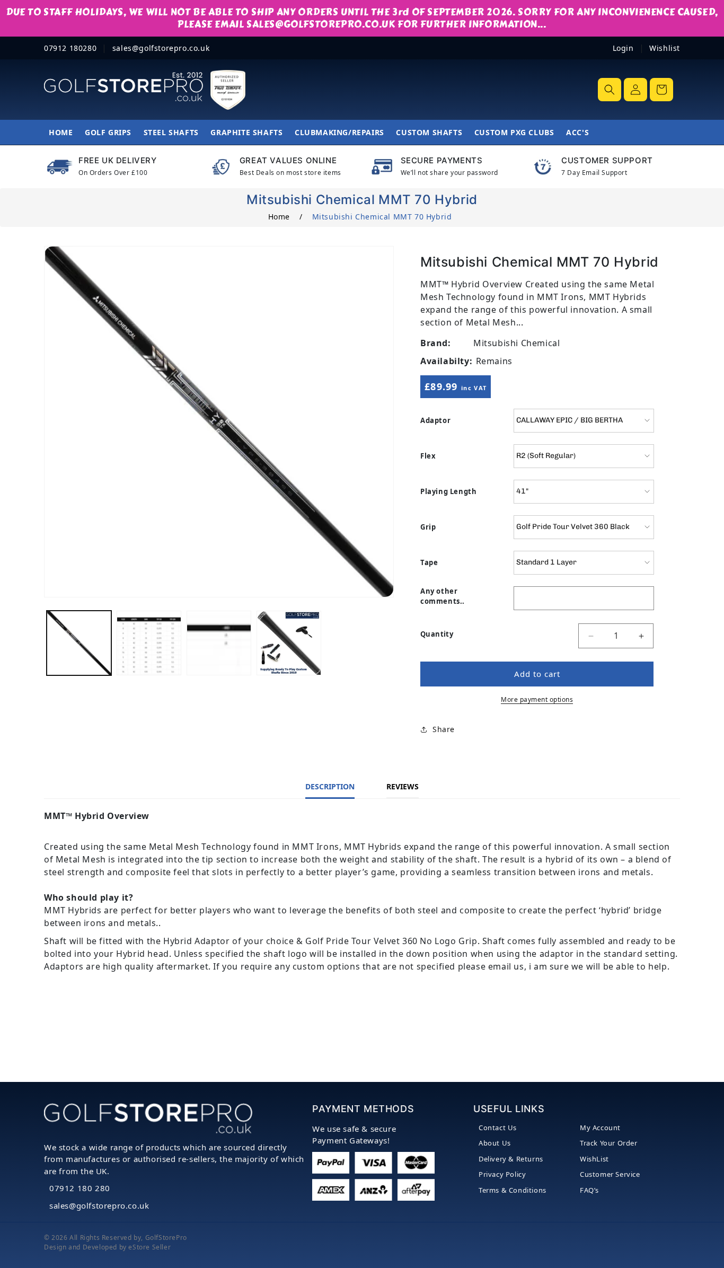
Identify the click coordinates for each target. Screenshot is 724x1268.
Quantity (436, 634)
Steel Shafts (171, 132)
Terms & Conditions (512, 1190)
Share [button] (443, 730)
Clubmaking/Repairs (339, 132)
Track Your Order (609, 1143)
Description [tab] (330, 786)
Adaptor (435, 420)
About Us (495, 1143)
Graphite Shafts (246, 132)
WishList (594, 1159)
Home (61, 132)
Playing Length (448, 491)
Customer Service (610, 1174)
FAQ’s (589, 1190)
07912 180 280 (79, 1188)
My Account (600, 1127)
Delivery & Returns (511, 1159)
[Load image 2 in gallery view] (149, 643)
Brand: (435, 343)
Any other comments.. (442, 596)
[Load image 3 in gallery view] (219, 643)
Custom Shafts (429, 132)
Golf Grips (108, 132)
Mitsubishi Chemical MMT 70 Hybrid (382, 217)
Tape (429, 562)
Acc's (577, 132)
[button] (609, 89)
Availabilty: (446, 361)
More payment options (537, 699)
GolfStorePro (166, 1237)
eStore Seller (149, 1247)
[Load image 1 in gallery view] (79, 643)
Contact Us (498, 1127)
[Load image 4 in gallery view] (289, 643)
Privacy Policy (502, 1174)
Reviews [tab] (402, 786)
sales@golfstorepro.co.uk (99, 1205)
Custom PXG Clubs (514, 132)
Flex (428, 456)
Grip (428, 527)
